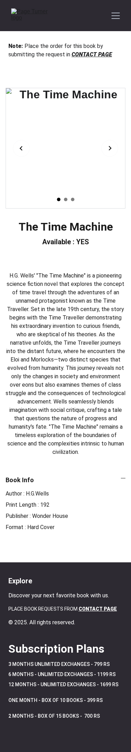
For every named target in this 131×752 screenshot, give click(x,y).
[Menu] (115, 16)
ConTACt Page (98, 609)
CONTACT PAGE (92, 54)
